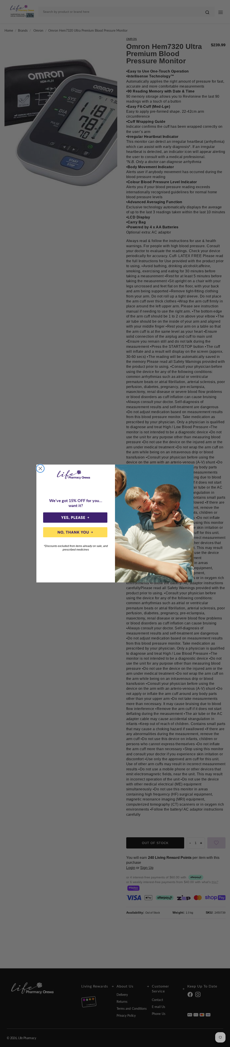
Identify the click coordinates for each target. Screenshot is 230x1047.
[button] (75, 517)
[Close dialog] (40, 468)
